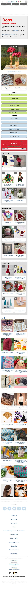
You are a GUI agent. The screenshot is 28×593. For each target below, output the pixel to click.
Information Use (17, 146)
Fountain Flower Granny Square (20, 88)
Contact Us (14, 523)
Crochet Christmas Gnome (8, 278)
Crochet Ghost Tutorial (21, 498)
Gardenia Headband (7, 498)
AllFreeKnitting (14, 562)
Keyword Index (14, 534)
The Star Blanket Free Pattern (7, 443)
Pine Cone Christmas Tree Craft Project (8, 185)
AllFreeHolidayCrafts (14, 564)
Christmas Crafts (14, 102)
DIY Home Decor (14, 113)
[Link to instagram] (19, 508)
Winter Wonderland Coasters (20, 256)
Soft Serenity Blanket (7, 460)
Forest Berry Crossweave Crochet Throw (20, 443)
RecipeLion (14, 567)
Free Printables (14, 118)
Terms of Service (14, 550)
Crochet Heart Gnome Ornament (8, 201)
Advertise (14, 519)
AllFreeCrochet (14, 560)
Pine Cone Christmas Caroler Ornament (20, 185)
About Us (14, 515)
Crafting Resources (14, 105)
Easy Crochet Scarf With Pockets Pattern (7, 390)
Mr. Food (14, 565)
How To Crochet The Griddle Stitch (7, 407)
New (2, 318)
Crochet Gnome (20, 200)
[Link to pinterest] (14, 508)
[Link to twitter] (9, 508)
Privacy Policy (10, 146)
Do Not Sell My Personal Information (14, 531)
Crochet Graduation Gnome (20, 240)
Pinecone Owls (8, 222)
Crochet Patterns (14, 109)
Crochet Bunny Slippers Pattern (20, 311)
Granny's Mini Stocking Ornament (20, 294)
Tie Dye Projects (14, 122)
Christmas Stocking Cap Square (20, 223)
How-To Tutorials (14, 129)
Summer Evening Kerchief (7, 424)
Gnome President (8, 167)
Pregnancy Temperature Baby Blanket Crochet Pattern (7, 334)
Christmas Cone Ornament (20, 168)
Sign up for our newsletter (8, 34)
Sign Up (23, 148)
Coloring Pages (14, 132)
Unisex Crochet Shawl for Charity (7, 88)
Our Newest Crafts (14, 95)
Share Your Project (14, 542)
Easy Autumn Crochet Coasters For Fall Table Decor (7, 480)
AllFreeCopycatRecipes (14, 569)
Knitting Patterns (14, 136)
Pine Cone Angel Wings (8, 255)
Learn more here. (14, 579)
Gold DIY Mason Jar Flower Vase (14, 71)
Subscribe (14, 546)
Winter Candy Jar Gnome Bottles (8, 311)
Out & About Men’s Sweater (7, 352)
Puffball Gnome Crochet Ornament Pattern (20, 278)
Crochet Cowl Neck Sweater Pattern (21, 407)
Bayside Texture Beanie (21, 389)
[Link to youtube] (24, 508)
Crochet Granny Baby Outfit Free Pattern (7, 371)
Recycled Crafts (14, 98)
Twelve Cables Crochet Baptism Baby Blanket (21, 334)
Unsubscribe (14, 553)
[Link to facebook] (5, 508)
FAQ (14, 527)
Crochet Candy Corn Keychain (20, 353)
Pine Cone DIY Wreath (8, 293)
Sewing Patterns (14, 125)
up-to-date (15, 30)
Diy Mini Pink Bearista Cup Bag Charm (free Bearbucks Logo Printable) (21, 461)
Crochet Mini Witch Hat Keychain (21, 425)
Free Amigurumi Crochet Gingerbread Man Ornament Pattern (21, 371)
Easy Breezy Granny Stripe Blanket (8, 240)
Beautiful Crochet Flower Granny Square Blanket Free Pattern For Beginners (21, 480)
